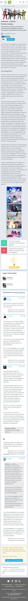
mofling (9, 366)
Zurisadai (21, 571)
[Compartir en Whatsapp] (9, 37)
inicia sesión (18, 310)
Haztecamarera (20, 569)
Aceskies (9, 458)
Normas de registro (7, 584)
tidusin (16, 571)
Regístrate (11, 310)
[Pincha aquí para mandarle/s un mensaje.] (3, 573)
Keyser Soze (6, 571)
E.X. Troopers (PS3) (9, 6)
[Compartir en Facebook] (3, 37)
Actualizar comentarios (19, 292)
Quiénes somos (9, 586)
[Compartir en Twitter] (6, 37)
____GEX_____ (10, 316)
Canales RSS (19, 586)
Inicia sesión (18, 560)
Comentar (11, 39)
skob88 (12, 571)
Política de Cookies (20, 584)
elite (11, 569)
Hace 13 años (22, 298)
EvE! (14, 569)
